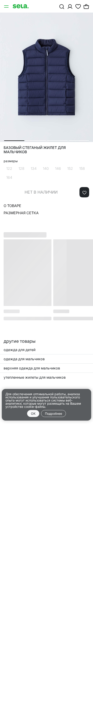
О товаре (12, 205)
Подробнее (53, 413)
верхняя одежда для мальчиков (32, 368)
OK (33, 413)
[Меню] (7, 6)
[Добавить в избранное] (84, 192)
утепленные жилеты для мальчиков (35, 377)
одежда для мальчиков (24, 359)
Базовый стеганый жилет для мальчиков (35, 150)
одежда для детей (19, 349)
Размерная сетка (21, 213)
